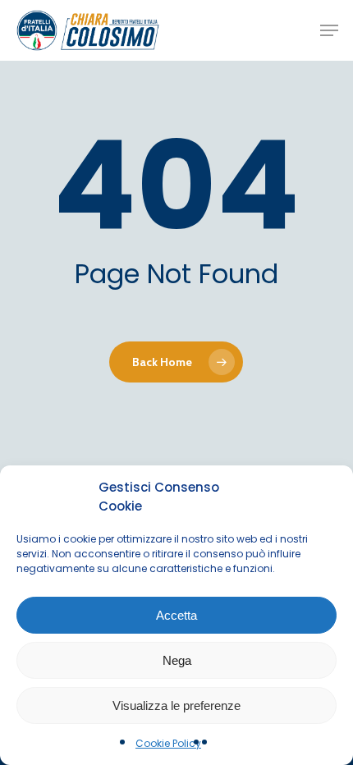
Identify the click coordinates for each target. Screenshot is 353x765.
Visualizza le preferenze (176, 705)
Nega (177, 660)
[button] (329, 30)
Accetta (176, 615)
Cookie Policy (168, 743)
